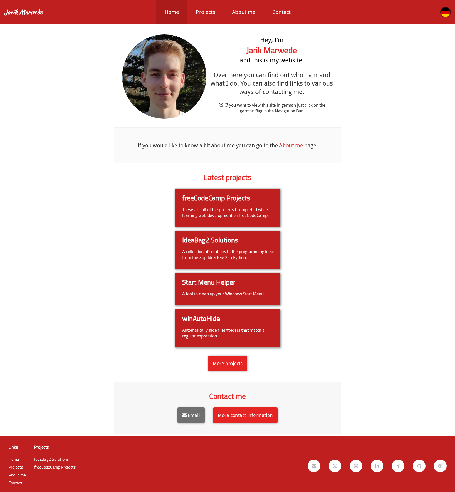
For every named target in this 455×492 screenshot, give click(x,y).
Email (194, 415)
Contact (281, 12)
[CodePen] (440, 466)
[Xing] (398, 466)
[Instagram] (356, 466)
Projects (205, 12)
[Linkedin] (377, 466)
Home (172, 12)
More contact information (245, 415)
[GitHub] (419, 466)
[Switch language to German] (445, 12)
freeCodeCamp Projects (55, 467)
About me (243, 12)
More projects (228, 363)
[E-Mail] (314, 466)
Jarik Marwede (23, 12)
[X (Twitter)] (335, 466)
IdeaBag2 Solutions (51, 459)
